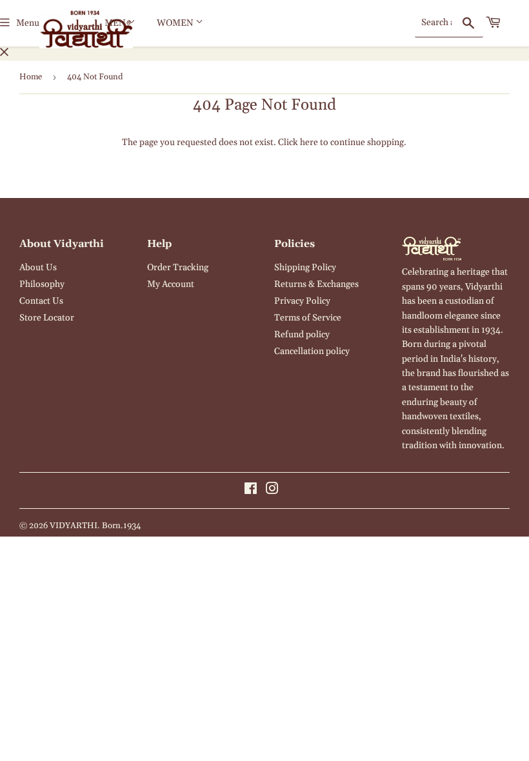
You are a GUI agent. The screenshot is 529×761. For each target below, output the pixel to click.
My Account (170, 284)
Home (30, 77)
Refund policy (302, 335)
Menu (27, 23)
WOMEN (176, 23)
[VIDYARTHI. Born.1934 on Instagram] (272, 491)
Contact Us (41, 301)
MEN (116, 23)
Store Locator (46, 318)
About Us (38, 267)
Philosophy (42, 284)
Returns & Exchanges (316, 284)
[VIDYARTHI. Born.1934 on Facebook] (250, 491)
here (309, 142)
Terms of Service (307, 318)
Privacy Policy (302, 301)
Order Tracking (177, 267)
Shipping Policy (305, 267)
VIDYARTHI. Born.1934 (95, 525)
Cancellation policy (312, 351)
